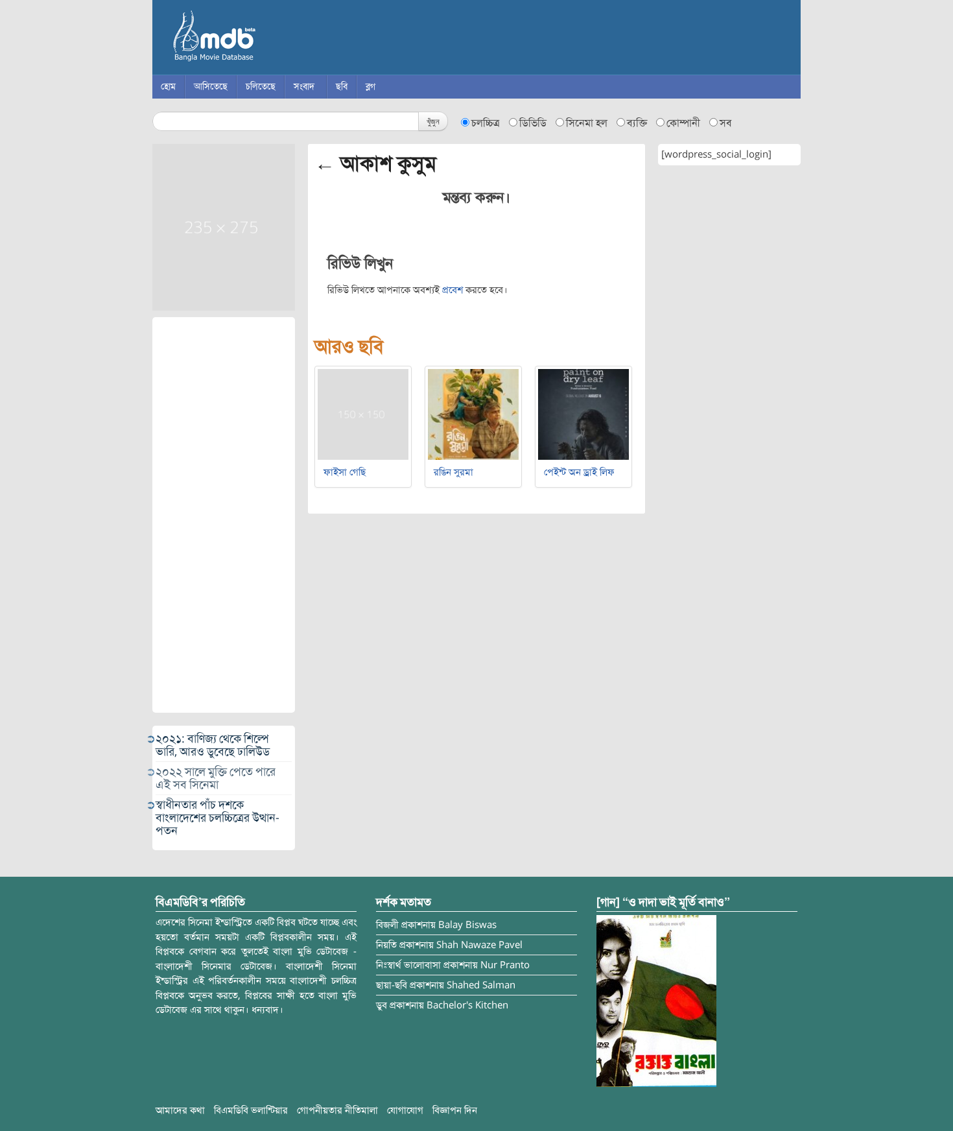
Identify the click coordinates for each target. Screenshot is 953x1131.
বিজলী (387, 925)
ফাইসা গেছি (345, 472)
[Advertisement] (224, 514)
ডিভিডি (533, 123)
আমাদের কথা (180, 1110)
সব (726, 123)
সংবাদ (304, 86)
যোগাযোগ (405, 1110)
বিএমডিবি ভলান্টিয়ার (251, 1110)
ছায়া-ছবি (391, 985)
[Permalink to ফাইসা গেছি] (363, 414)
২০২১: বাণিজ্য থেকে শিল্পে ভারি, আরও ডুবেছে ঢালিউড (213, 745)
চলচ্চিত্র (485, 123)
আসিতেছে (211, 86)
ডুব (381, 1005)
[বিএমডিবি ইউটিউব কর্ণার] (656, 1000)
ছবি (341, 86)
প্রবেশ (452, 290)
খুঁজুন (433, 121)
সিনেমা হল (586, 123)
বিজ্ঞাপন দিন (454, 1110)
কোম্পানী (683, 123)
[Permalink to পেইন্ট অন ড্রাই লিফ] (583, 414)
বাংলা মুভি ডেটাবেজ (269, 39)
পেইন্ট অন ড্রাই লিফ (579, 472)
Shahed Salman (481, 985)
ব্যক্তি (637, 123)
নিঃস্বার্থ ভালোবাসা (408, 965)
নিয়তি (386, 945)
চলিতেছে (261, 86)
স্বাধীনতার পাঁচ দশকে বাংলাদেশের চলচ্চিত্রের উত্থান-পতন (217, 818)
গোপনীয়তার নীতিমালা (337, 1110)
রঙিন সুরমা (453, 472)
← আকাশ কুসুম (375, 163)
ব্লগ (370, 86)
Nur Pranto (505, 965)
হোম (168, 86)
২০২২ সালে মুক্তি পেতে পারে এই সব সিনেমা (216, 778)
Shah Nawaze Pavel (479, 945)
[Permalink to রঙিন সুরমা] (473, 414)
